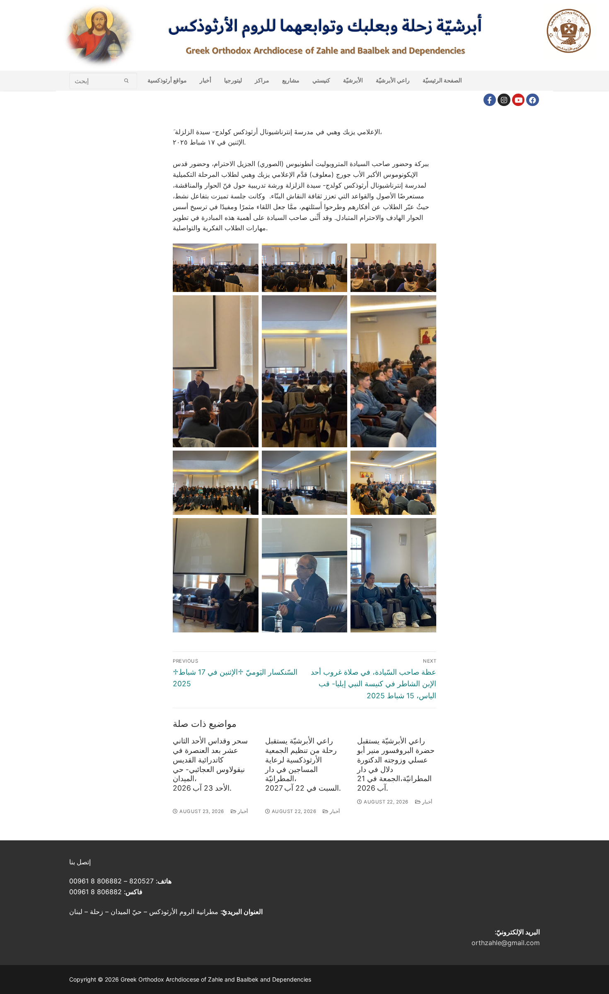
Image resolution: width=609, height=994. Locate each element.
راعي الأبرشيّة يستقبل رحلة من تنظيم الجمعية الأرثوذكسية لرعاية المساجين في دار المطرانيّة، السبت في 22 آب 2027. (303, 764)
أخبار (242, 811)
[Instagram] (504, 100)
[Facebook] (489, 100)
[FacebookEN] (532, 100)
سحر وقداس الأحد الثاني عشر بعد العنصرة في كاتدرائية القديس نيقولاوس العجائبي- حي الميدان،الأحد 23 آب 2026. (210, 764)
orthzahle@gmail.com (505, 943)
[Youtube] (518, 100)
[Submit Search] (126, 80)
